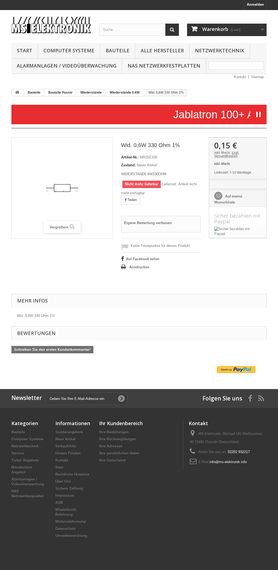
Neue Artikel (65, 439)
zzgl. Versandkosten (226, 154)
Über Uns (63, 481)
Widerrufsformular (70, 522)
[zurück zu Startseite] (17, 92)
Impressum (64, 495)
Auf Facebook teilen (142, 259)
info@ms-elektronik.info (228, 462)
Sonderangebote (69, 432)
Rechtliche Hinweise (72, 474)
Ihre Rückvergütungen (117, 439)
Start (24, 50)
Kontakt (240, 77)
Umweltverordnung (71, 536)
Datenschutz (65, 529)
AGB (59, 503)
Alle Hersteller (162, 50)
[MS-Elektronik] (51, 23)
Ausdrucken (139, 267)
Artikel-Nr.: (130, 157)
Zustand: (128, 165)
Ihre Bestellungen (114, 432)
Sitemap (257, 77)
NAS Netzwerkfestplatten (164, 65)
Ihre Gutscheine (112, 460)
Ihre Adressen (110, 446)
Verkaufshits (65, 446)
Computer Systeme (68, 50)
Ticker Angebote (25, 460)
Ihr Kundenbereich (121, 423)
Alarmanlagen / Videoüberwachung (66, 65)
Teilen (132, 200)
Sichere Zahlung (69, 488)
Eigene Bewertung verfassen (148, 223)
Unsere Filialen (68, 453)
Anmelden (255, 4)
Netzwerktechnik (219, 50)
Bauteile (117, 50)
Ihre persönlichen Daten (119, 453)
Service (17, 453)
